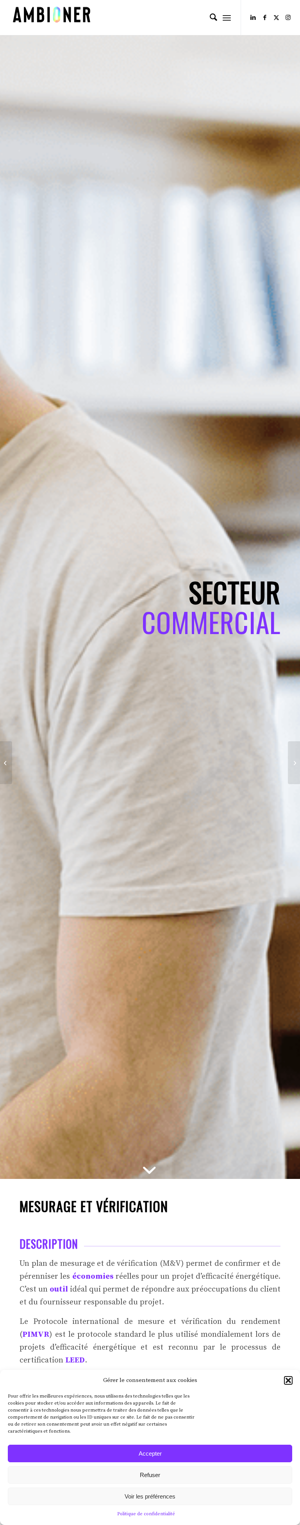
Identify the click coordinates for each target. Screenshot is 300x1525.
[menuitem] (209, 17)
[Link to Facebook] (265, 17)
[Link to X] (276, 17)
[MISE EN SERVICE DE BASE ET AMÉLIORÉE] (294, 762)
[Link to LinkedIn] (253, 17)
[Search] (209, 17)
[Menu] (227, 17)
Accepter (150, 1453)
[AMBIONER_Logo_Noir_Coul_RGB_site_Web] (51, 17)
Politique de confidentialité (146, 1514)
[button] (288, 1380)
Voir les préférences (150, 1496)
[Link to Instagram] (288, 17)
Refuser (150, 1475)
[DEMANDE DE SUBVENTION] (6, 762)
